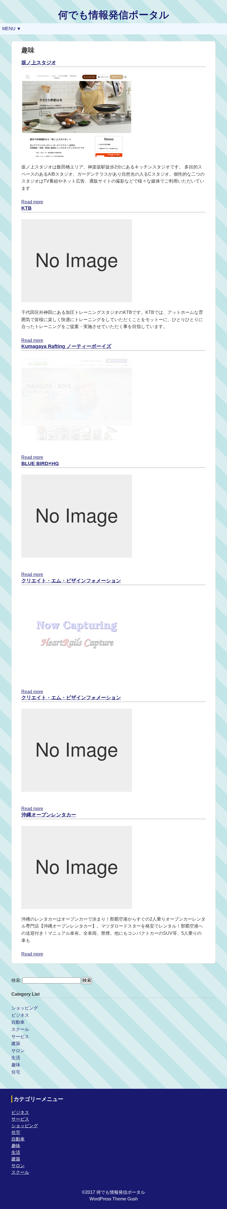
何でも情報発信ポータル (113, 15)
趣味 (15, 1064)
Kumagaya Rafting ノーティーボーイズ (66, 346)
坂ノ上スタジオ (38, 62)
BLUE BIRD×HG (40, 463)
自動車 (18, 1022)
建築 (15, 1043)
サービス (20, 1036)
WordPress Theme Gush (113, 1199)
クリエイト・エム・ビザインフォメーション (71, 580)
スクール (20, 1029)
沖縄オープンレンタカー (48, 815)
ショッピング (24, 1008)
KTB (26, 208)
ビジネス (20, 1015)
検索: (16, 980)
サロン (18, 1050)
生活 (15, 1057)
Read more (32, 201)
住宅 (15, 1072)
